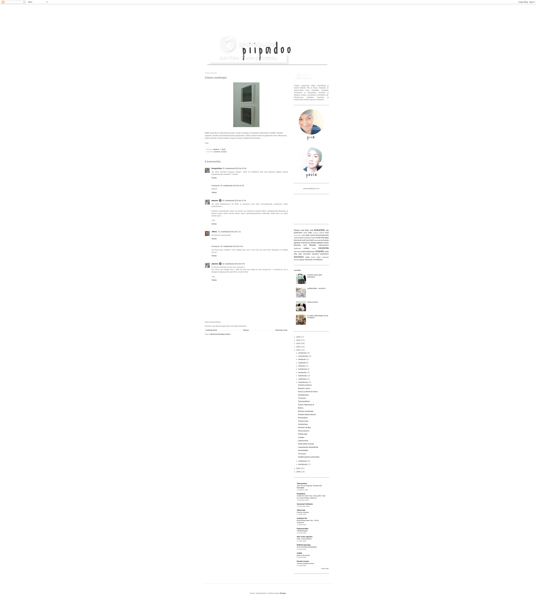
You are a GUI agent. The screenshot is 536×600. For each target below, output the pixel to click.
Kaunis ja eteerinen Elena (308, 392)
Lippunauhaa (303, 441)
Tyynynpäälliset (304, 401)
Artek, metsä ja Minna (304, 539)
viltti (313, 259)
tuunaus (296, 259)
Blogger (283, 593)
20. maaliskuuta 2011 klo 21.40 (232, 186)
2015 (298, 337)
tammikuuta (303, 464)
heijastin (315, 233)
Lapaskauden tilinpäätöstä (308, 447)
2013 (298, 343)
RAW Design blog (303, 545)
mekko (306, 248)
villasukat (308, 260)
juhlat (313, 235)
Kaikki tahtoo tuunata (306, 444)
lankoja (326, 240)
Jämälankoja (303, 424)
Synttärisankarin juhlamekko (309, 457)
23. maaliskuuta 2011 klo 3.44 (231, 246)
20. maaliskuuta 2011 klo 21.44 (234, 201)
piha (295, 254)
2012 (298, 347)
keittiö (318, 238)
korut (308, 240)
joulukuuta (302, 353)
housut (321, 233)
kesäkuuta (302, 372)
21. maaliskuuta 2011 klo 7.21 (229, 232)
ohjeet (303, 252)
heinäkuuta (302, 369)
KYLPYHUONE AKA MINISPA (307, 547)
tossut (313, 257)
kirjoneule (297, 240)
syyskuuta (302, 363)
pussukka (307, 254)
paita (327, 252)
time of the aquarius (305, 537)
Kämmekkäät (303, 450)
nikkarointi (297, 251)
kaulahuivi (307, 238)
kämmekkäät (318, 240)
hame (305, 233)
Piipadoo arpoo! (304, 388)
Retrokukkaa (303, 418)
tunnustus (325, 257)
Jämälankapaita (302, 531)
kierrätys (325, 237)
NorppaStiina (216, 168)
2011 (298, 350)
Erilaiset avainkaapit (305, 411)
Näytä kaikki (325, 568)
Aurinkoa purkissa (305, 385)
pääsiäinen (324, 254)
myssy (314, 248)
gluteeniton (298, 233)
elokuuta (301, 366)
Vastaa (214, 178)
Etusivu (246, 330)
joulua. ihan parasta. (303, 555)
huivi (327, 233)
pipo (300, 254)
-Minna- (214, 232)
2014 (298, 340)
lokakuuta (302, 359)
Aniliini (299, 553)
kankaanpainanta (322, 235)
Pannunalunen (303, 431)
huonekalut (297, 235)
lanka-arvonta (312, 302)
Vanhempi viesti (281, 330)
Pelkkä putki (302, 434)
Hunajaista (301, 494)
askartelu (217, 152)
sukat (307, 257)
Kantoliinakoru (303, 395)
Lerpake (301, 437)
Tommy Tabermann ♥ (306, 405)
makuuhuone (324, 245)
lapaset (297, 242)
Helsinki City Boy (304, 427)
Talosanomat (302, 483)
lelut (305, 245)
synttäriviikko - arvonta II (316, 288)
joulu (308, 235)
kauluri (313, 238)
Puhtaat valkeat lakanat (307, 415)
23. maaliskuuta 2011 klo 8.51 (233, 264)
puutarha (315, 254)
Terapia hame (303, 421)
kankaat (296, 238)
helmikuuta (302, 461)
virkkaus (319, 259)
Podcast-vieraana (303, 512)
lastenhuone (305, 243)
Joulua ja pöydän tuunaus (305, 563)
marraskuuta (303, 356)
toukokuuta (302, 376)
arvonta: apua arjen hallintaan (314, 276)
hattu (310, 233)
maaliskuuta (303, 382)
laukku (326, 243)
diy (327, 230)
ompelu (319, 251)
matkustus (297, 248)
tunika (319, 257)
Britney (300, 408)
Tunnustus (302, 398)
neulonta (323, 248)
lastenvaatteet (317, 242)
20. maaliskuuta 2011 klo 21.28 (234, 168)
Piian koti (309, 230)
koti (311, 240)
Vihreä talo (301, 510)
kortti (303, 240)
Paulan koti (299, 230)
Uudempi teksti (211, 330)
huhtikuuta (302, 379)
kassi (302, 238)
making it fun (302, 518)
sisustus (224, 152)
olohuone (310, 251)
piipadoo (216, 149)
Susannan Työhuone (305, 504)
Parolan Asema (303, 561)
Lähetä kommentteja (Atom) (219, 334)
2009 (298, 472)
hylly (303, 235)
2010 (298, 468)
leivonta (297, 245)
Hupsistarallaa (302, 529)
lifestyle (312, 245)
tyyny (302, 259)
